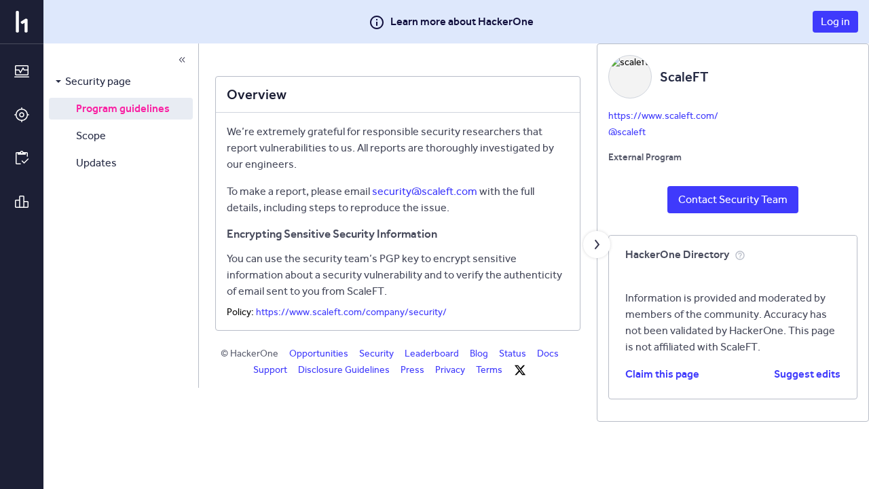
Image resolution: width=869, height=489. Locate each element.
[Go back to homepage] (22, 22)
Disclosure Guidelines (344, 370)
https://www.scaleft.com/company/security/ (351, 312)
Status (512, 353)
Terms (489, 370)
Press (412, 370)
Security (376, 353)
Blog (479, 353)
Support (270, 370)
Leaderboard (432, 353)
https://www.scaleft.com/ (663, 116)
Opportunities (318, 353)
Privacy (450, 370)
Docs (548, 353)
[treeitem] (121, 81)
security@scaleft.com (424, 191)
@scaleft (627, 132)
